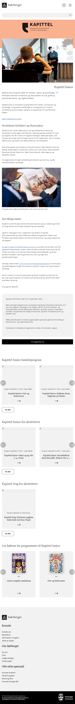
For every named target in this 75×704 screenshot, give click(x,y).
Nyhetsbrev (6, 635)
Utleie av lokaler (8, 641)
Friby (4, 655)
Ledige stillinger (8, 658)
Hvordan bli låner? (9, 673)
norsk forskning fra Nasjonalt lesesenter (34, 264)
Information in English (10, 638)
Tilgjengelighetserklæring (21, 697)
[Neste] (72, 383)
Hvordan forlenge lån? (10, 681)
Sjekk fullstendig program (11, 119)
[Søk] (70, 15)
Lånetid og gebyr (8, 676)
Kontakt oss (6, 632)
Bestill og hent (7, 679)
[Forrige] (3, 383)
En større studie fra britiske (12, 247)
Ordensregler (7, 661)
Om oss (5, 652)
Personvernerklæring (8, 697)
